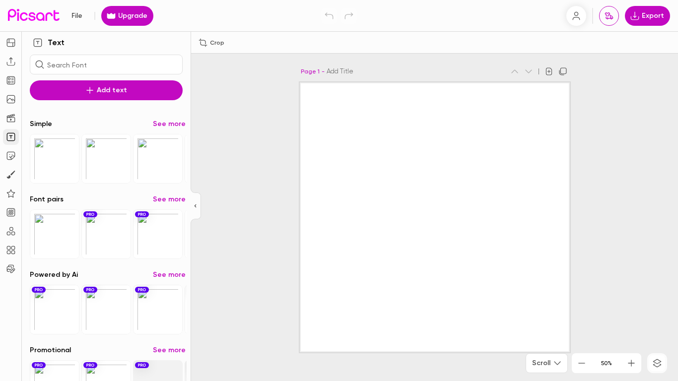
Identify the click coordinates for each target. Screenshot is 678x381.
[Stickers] (11, 156)
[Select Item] (54, 159)
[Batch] (11, 269)
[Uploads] (11, 61)
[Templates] (11, 80)
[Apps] (11, 231)
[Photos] (11, 99)
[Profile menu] (576, 16)
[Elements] (11, 193)
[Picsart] (34, 15)
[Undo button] (329, 16)
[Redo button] (349, 16)
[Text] (11, 137)
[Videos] (11, 118)
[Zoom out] (582, 363)
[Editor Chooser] (196, 206)
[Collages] (11, 250)
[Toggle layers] (657, 363)
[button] (339, 190)
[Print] (609, 16)
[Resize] (11, 43)
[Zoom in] (631, 363)
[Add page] (549, 71)
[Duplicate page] (563, 71)
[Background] (11, 212)
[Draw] (11, 175)
